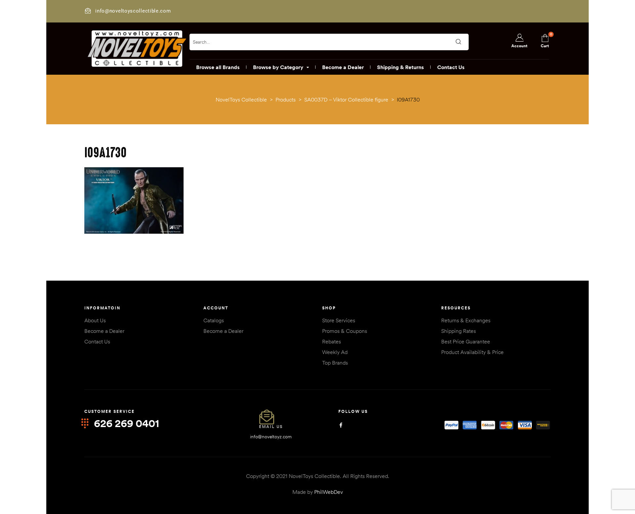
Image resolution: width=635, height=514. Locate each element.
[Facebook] (341, 425)
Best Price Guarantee (465, 341)
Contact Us (97, 341)
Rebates (331, 341)
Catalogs (213, 320)
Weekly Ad (335, 352)
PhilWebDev (328, 492)
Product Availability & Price (472, 352)
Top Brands (335, 362)
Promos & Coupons (344, 331)
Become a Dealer (104, 331)
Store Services (338, 320)
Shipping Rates (458, 331)
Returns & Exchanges (465, 320)
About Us (95, 320)
